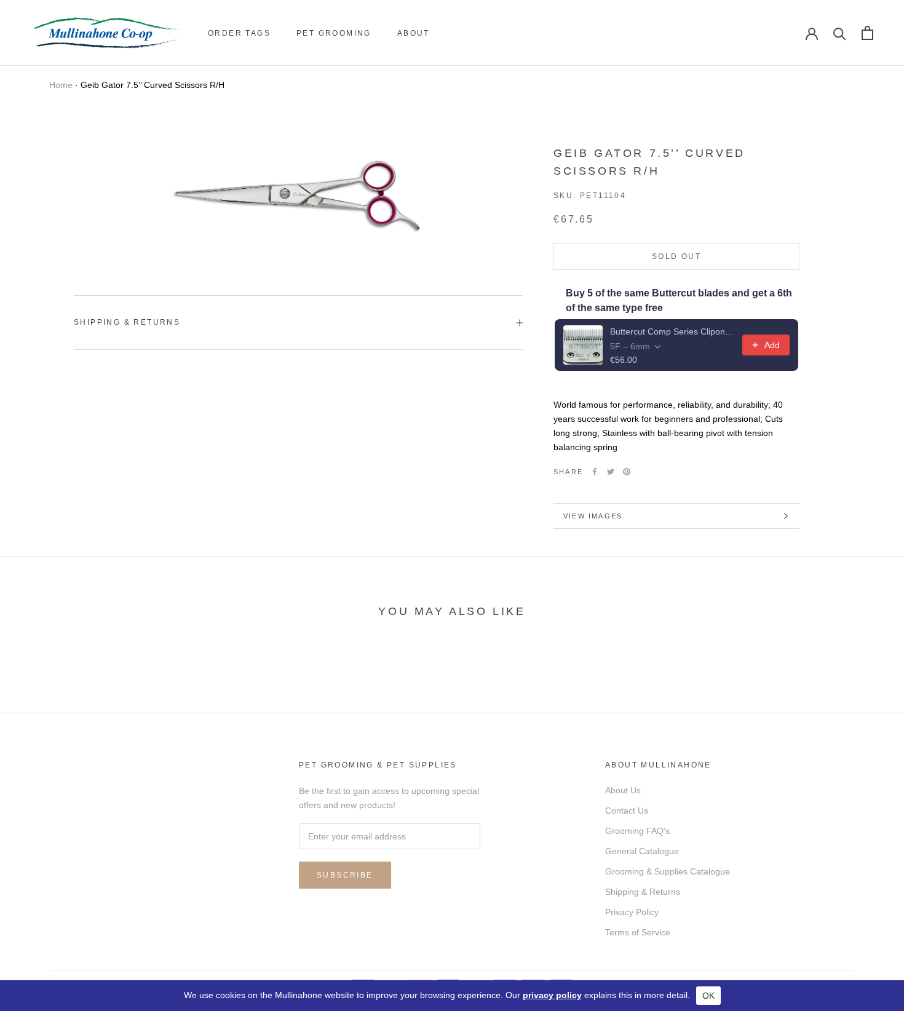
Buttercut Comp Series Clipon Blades (672, 331)
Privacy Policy (632, 912)
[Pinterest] (626, 471)
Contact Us (626, 810)
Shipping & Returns (127, 322)
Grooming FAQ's (637, 831)
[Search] (839, 32)
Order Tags (239, 33)
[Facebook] (594, 471)
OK (708, 996)
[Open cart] (867, 33)
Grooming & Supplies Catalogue (667, 871)
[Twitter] (610, 471)
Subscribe (345, 875)
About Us (623, 790)
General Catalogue (642, 851)
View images (592, 516)
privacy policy (552, 995)
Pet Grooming (333, 33)
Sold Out (676, 256)
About (413, 33)
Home (61, 85)
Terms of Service (637, 932)
